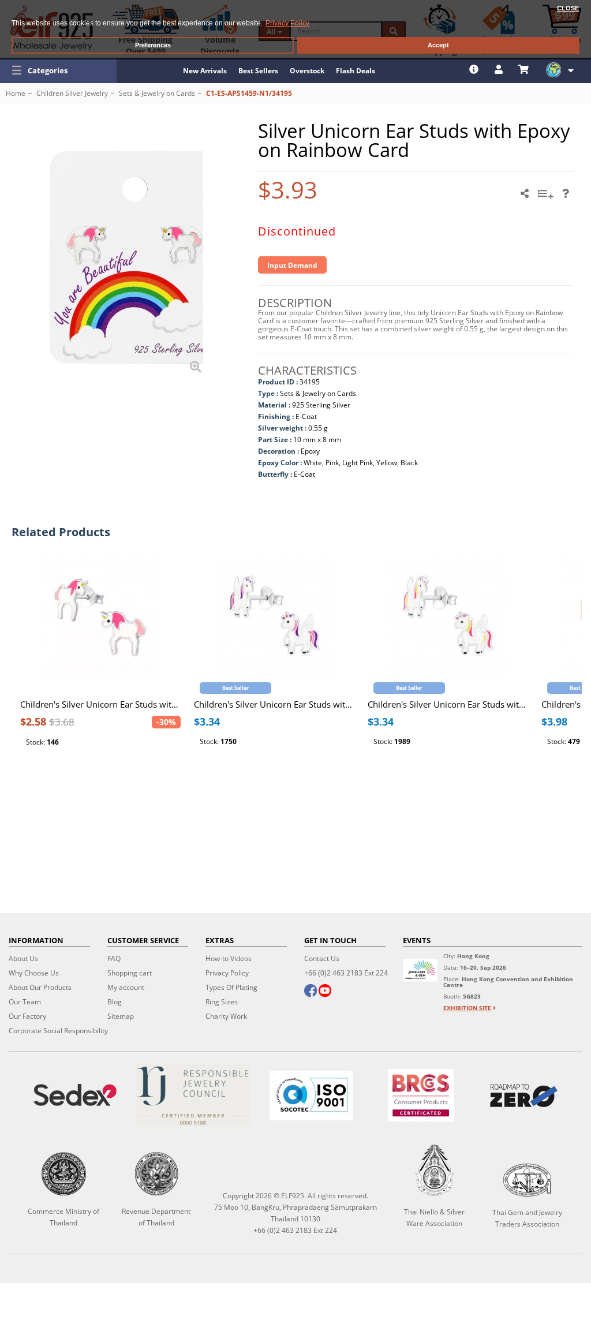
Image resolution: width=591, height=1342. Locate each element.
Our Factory (27, 1016)
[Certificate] (192, 1095)
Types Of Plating (231, 987)
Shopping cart (129, 973)
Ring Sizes (221, 1002)
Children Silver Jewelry (72, 93)
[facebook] (310, 991)
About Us (23, 958)
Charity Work (226, 1016)
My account (125, 987)
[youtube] (325, 991)
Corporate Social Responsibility (58, 1031)
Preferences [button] (153, 45)
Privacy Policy (227, 973)
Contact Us (321, 958)
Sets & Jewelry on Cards (157, 93)
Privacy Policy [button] (287, 23)
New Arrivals (205, 71)
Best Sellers (258, 71)
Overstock (307, 71)
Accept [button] (438, 45)
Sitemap (120, 1016)
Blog (114, 1002)
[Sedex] (75, 1095)
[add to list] (547, 197)
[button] (58, 70)
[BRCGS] (421, 1095)
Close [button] (568, 8)
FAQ (114, 958)
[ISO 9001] (311, 1095)
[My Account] (500, 69)
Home (15, 93)
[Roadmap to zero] (523, 1095)
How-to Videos (228, 958)
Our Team (25, 1002)
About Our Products (40, 987)
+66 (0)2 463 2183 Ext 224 (346, 973)
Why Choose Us (34, 973)
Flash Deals (355, 71)
